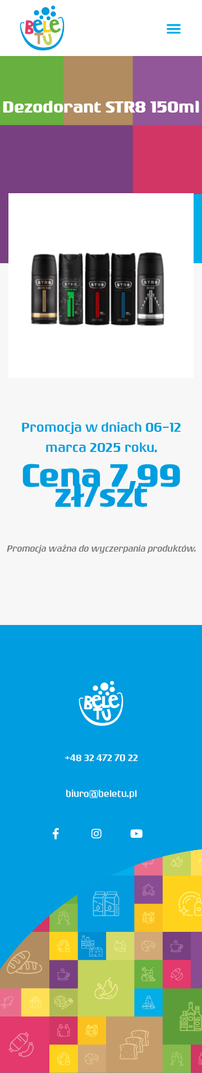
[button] (174, 28)
